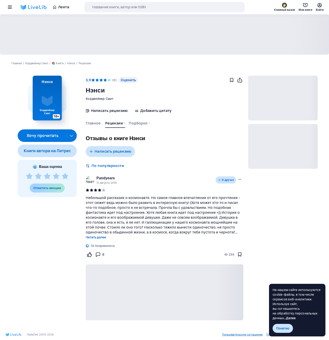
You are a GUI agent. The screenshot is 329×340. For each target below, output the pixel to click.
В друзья (228, 180)
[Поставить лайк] (89, 254)
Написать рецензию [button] (113, 151)
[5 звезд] (65, 176)
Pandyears (105, 178)
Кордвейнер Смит (99, 99)
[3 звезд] (47, 176)
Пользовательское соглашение (242, 334)
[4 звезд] (56, 176)
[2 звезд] (38, 176)
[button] (47, 98)
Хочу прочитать (43, 135)
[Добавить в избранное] (231, 80)
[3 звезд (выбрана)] (101, 80)
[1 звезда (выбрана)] (93, 80)
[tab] (94, 124)
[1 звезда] (29, 176)
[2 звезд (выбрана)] (97, 80)
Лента (63, 7)
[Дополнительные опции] (71, 135)
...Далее (290, 318)
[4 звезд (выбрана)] (105, 80)
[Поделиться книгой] (239, 80)
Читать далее (96, 237)
